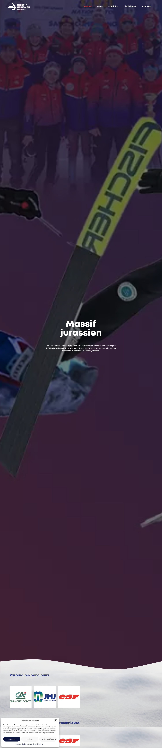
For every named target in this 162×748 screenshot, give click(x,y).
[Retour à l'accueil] (19, 6)
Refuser (30, 739)
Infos (100, 6)
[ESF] (69, 740)
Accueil (87, 6)
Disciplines (129, 6)
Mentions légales (21, 744)
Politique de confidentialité (35, 744)
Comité (112, 6)
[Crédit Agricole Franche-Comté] (21, 697)
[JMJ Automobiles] (45, 697)
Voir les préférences (48, 739)
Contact (146, 6)
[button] (56, 720)
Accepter (11, 739)
